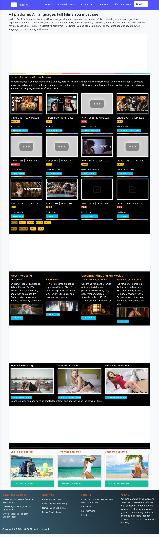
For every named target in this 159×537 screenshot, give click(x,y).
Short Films (54, 314)
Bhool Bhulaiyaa (20, 130)
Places (103, 4)
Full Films (123, 321)
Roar (50, 216)
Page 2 (22, 223)
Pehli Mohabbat (55, 173)
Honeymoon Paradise (72, 483)
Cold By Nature (125, 173)
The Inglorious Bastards (129, 130)
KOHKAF (24, 4)
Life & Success (121, 4)
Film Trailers (89, 318)
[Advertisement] (79, 53)
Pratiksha (123, 216)
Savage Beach (18, 173)
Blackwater (18, 216)
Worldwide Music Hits (116, 397)
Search (141, 3)
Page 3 (31, 223)
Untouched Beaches (119, 483)
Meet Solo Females (24, 483)
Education (86, 4)
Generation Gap (90, 216)
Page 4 (39, 223)
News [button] (47, 4)
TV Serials (17, 318)
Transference (90, 173)
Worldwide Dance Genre (70, 397)
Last (41, 229)
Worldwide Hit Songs (22, 397)
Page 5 (48, 223)
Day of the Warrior (92, 130)
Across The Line (55, 130)
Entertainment (66, 4)
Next (33, 229)
